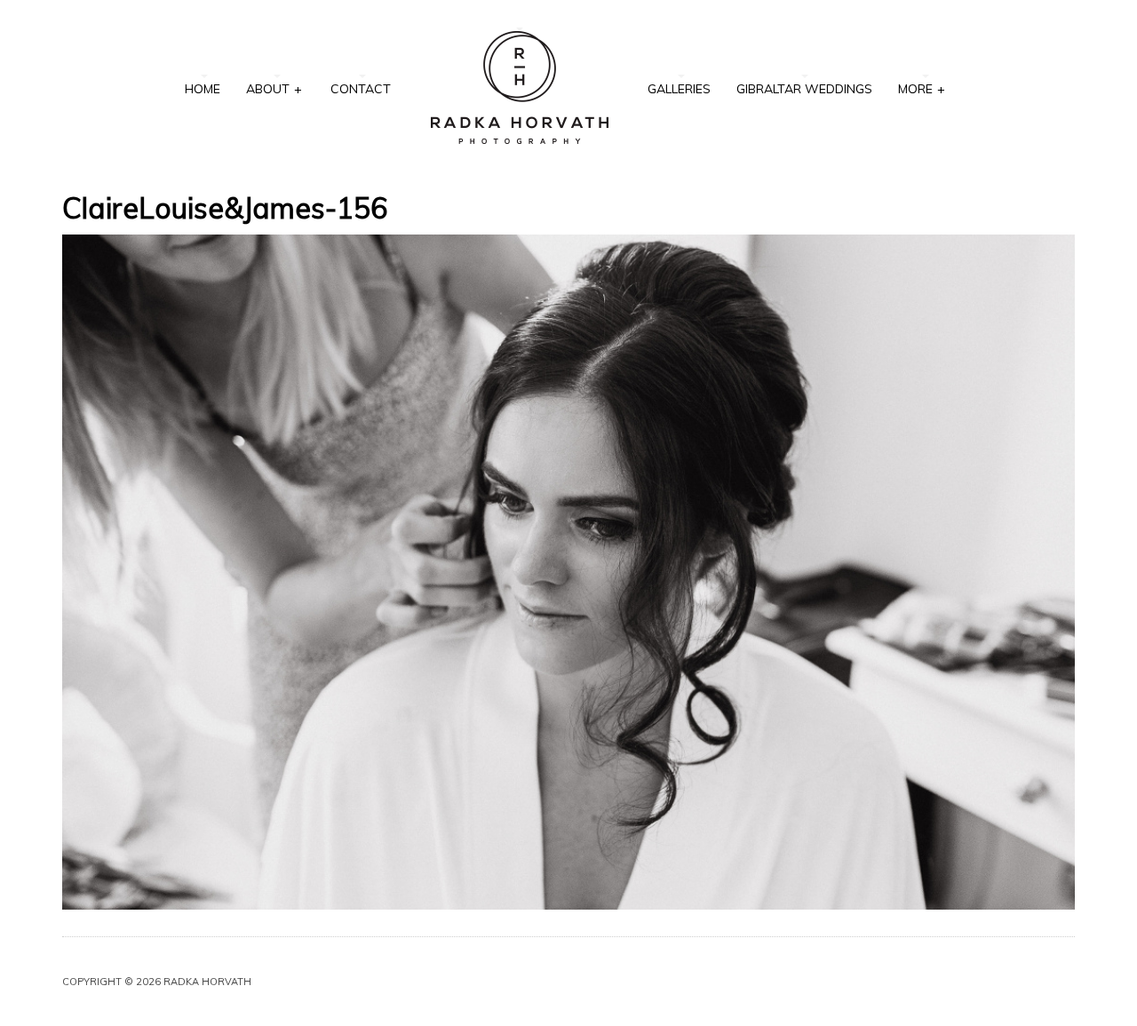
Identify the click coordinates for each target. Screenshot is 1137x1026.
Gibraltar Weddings (804, 89)
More (921, 89)
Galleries (679, 89)
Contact (360, 89)
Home (202, 89)
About (274, 89)
